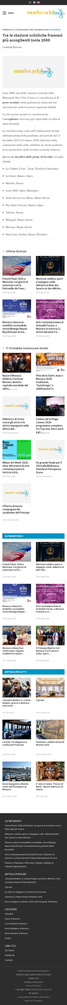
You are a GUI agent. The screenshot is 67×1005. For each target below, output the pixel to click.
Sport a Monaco (12, 918)
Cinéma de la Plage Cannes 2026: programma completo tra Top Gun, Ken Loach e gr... (49, 425)
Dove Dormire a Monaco (16, 933)
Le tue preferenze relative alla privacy (34, 997)
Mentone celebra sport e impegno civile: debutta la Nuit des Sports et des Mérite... (49, 283)
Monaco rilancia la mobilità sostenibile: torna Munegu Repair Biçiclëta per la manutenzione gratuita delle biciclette (30, 846)
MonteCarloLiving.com (42, 989)
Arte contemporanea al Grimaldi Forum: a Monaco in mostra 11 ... (50, 609)
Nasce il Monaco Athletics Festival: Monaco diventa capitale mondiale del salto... (15, 382)
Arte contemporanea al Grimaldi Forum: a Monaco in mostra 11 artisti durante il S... (49, 327)
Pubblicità (9, 955)
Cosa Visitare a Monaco (16, 923)
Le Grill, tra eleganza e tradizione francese (14, 743)
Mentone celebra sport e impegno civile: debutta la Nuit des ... (50, 567)
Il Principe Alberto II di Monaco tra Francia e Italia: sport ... (48, 650)
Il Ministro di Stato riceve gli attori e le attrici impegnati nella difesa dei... (15, 424)
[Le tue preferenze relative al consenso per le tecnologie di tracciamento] (61, 999)
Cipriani (40, 700)
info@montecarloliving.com (36, 970)
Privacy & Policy (33, 985)
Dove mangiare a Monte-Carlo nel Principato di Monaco (15, 786)
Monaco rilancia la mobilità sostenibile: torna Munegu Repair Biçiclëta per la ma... (14, 327)
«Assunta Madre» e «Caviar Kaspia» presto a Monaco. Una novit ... (16, 703)
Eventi (8, 938)
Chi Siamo (9, 950)
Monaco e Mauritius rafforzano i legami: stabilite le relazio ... (13, 650)
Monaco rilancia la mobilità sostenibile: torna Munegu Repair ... (14, 609)
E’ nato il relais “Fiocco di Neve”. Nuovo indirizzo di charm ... (49, 786)
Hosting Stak (37, 982)
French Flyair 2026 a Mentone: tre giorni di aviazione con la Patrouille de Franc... (15, 283)
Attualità (55, 29)
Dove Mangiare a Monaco (17, 928)
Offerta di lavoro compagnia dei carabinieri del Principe (16, 509)
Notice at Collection (33, 1000)
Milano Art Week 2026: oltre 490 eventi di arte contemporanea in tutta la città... (15, 467)
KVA (37, 978)
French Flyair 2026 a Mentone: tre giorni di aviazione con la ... (14, 567)
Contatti (9, 960)
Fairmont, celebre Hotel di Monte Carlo (50, 743)
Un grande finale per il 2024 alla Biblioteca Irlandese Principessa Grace (49, 467)
